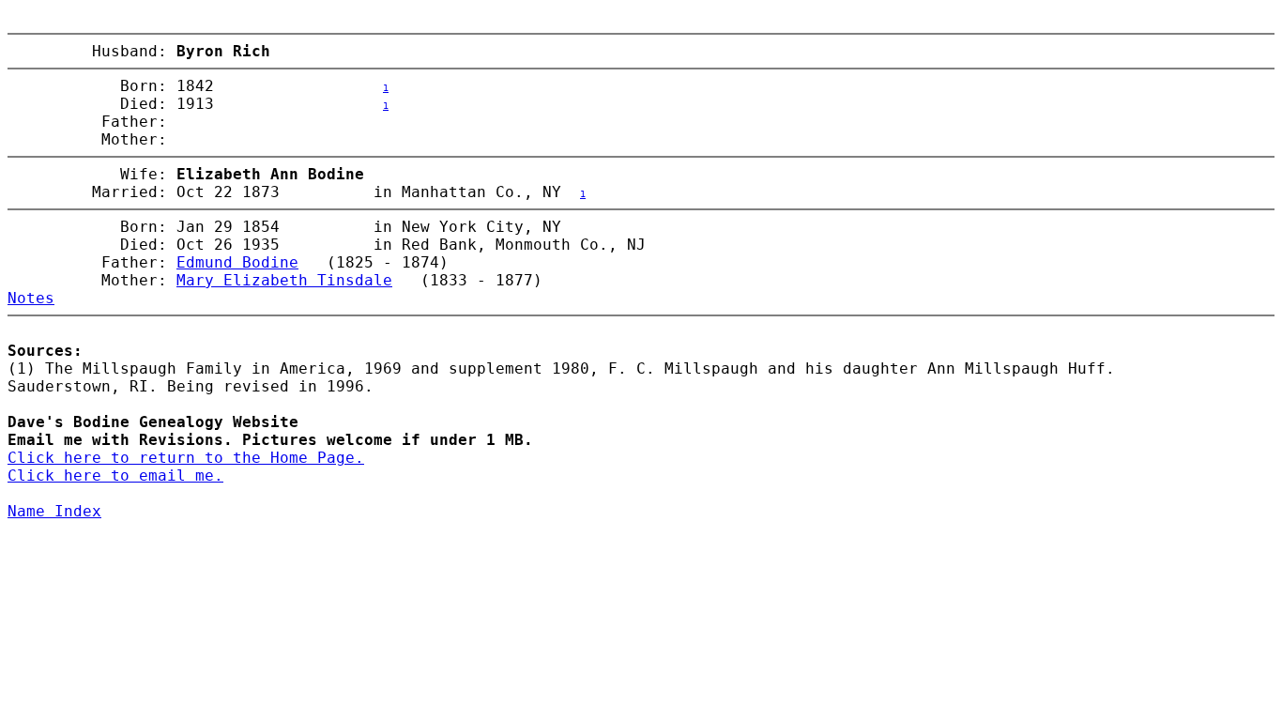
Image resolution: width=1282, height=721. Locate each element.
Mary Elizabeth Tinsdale (284, 280)
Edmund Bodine (237, 262)
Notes (31, 298)
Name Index (54, 511)
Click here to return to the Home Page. (186, 458)
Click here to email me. (115, 475)
